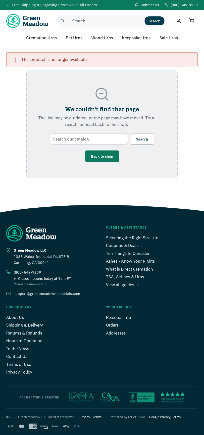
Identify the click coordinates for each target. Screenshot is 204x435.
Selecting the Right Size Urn (132, 238)
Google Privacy (159, 417)
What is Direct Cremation (129, 269)
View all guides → (122, 285)
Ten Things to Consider (128, 253)
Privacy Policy (19, 372)
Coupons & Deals (122, 245)
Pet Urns (74, 38)
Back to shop (102, 156)
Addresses (116, 333)
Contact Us (16, 356)
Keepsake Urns (136, 38)
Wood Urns (102, 38)
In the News (17, 348)
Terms (97, 417)
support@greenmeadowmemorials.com (47, 293)
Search (154, 21)
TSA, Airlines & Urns (125, 277)
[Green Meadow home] (27, 21)
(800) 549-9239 (27, 272)
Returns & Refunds (24, 333)
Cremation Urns (41, 38)
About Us (15, 317)
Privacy (84, 417)
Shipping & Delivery (24, 325)
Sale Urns (168, 38)
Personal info (118, 317)
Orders (112, 325)
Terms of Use (18, 364)
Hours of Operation (24, 340)
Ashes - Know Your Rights (130, 261)
